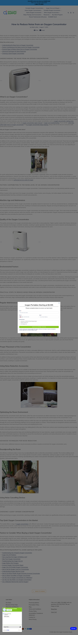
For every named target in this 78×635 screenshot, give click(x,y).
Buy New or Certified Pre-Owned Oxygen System (29, 321)
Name (20, 310)
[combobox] (21, 317)
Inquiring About (22, 319)
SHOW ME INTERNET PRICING (39, 327)
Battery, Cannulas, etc (24, 322)
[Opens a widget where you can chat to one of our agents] (73, 628)
